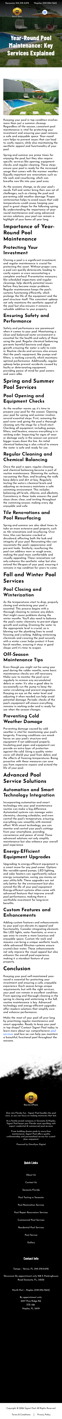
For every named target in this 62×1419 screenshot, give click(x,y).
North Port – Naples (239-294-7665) (31, 1290)
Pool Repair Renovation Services (31, 1212)
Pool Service (31, 1235)
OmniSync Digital (37, 1144)
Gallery (31, 1242)
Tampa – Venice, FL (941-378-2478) (31, 1269)
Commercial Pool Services (31, 1220)
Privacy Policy (43, 1415)
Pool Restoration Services (31, 1205)
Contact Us (31, 1182)
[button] (44, 12)
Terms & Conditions (21, 1415)
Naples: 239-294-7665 (45, 3)
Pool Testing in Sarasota (31, 1197)
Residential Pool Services (31, 1227)
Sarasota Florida (31, 1190)
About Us (31, 1175)
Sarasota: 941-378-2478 (17, 3)
